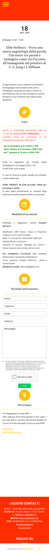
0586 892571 (8, 429)
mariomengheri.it (25, 524)
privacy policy (28, 549)
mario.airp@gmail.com (12, 432)
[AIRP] (24, 10)
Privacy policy (24, 528)
